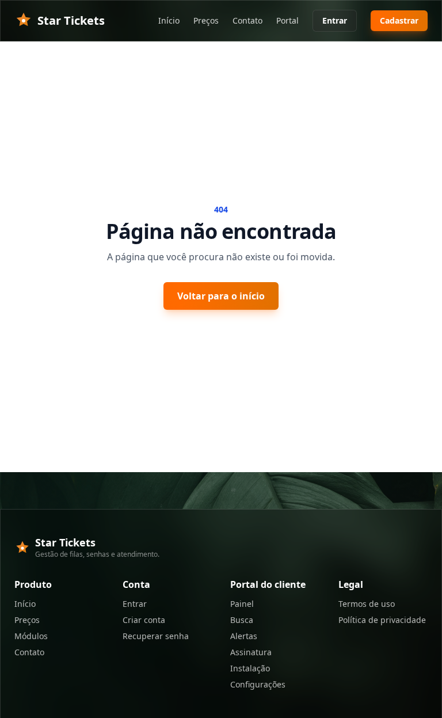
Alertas (243, 635)
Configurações (257, 684)
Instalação (250, 668)
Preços (206, 20)
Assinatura (251, 652)
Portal (287, 20)
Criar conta (144, 619)
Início (169, 20)
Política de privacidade (382, 619)
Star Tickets (71, 20)
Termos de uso (366, 603)
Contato (247, 20)
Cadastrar (399, 20)
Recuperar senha (156, 635)
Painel (242, 603)
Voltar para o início (221, 296)
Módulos (31, 635)
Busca (241, 619)
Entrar (334, 20)
